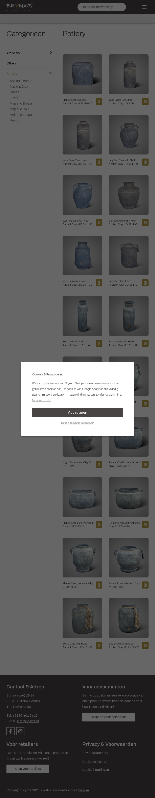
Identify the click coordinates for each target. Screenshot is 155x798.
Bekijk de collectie (34, 440)
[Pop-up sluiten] (142, 352)
